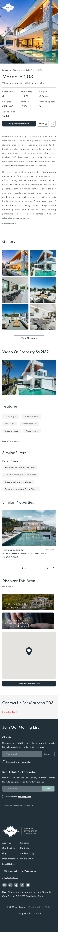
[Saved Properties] (41, 7)
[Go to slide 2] (25, 568)
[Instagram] (4, 885)
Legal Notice (8, 864)
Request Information (19, 123)
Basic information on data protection (18, 805)
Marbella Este (28, 70)
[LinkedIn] (10, 885)
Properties (6, 70)
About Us (6, 843)
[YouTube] (28, 885)
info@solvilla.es (10, 878)
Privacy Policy (27, 859)
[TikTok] (22, 885)
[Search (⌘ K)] (47, 7)
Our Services (8, 848)
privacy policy (24, 762)
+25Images (37, 59)
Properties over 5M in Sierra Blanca (21, 489)
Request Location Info (29, 683)
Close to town (32, 431)
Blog (4, 853)
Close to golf (10, 416)
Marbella (17, 70)
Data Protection (10, 859)
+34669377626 (9, 871)
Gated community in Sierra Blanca (20, 474)
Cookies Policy (27, 853)
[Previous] (48, 568)
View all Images (29, 338)
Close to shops (11, 431)
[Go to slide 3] (29, 568)
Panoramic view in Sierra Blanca (20, 467)
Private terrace (32, 416)
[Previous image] (3, 31)
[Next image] (54, 31)
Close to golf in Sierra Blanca (18, 482)
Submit (47, 754)
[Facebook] (16, 885)
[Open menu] (53, 7)
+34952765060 (28, 871)
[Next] (54, 568)
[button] (40, 70)
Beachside (9, 423)
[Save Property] (51, 515)
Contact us (25, 848)
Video (51, 59)
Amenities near (30, 423)
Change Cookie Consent (29, 913)
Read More (8, 223)
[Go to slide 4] (32, 568)
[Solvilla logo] (29, 831)
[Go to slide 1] (22, 568)
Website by (40, 907)
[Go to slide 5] (35, 568)
